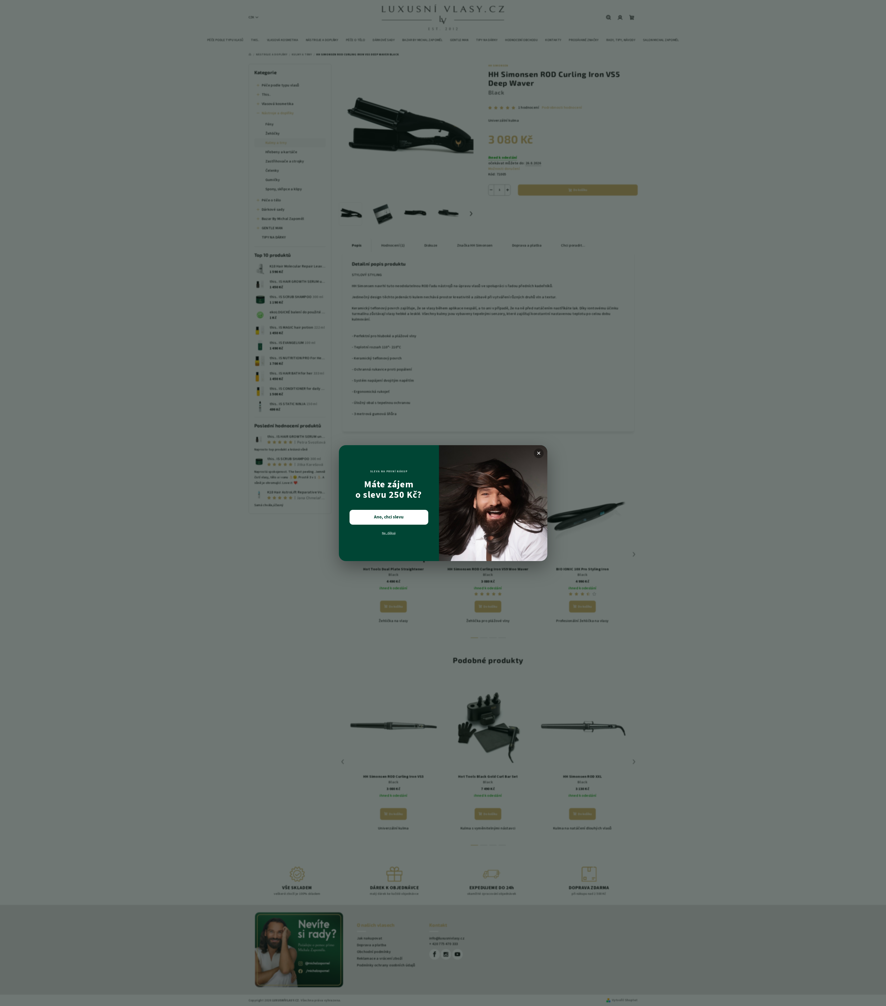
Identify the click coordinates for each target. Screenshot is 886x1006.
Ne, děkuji (389, 533)
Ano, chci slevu (389, 517)
